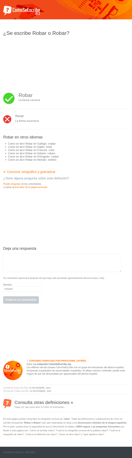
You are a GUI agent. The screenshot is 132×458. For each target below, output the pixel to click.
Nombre (7, 284)
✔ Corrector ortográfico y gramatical (29, 172)
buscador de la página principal (31, 187)
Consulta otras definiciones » (43, 404)
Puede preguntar (12, 183)
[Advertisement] (30, 62)
